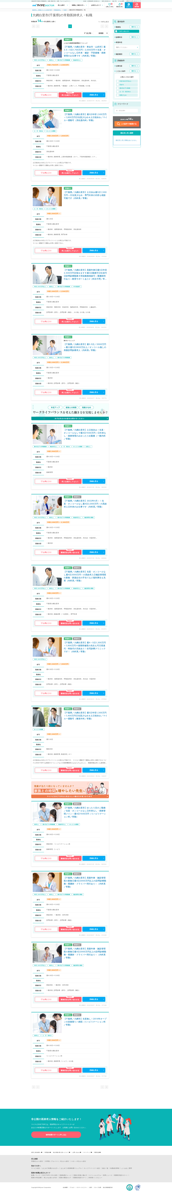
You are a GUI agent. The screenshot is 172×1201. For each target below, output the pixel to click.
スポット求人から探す (78, 1161)
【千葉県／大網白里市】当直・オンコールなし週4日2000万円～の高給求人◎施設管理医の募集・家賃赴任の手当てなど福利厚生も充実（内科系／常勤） (85, 576)
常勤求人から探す (37, 1161)
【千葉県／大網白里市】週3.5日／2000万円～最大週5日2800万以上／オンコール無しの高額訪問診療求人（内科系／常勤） (85, 347)
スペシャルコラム (95, 1175)
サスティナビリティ (82, 1187)
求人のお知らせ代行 (50, 1177)
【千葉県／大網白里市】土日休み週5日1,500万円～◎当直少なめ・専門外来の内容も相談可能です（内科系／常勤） (85, 195)
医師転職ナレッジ (66, 1175)
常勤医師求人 (57, 10)
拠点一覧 (114, 1)
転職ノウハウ (35, 1175)
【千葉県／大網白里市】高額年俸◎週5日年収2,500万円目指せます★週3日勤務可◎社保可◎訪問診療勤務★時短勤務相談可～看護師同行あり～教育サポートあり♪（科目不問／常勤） (85, 274)
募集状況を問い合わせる (70, 552)
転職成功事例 (114, 1168)
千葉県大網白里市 (123, 31)
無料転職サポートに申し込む (56, 1135)
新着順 (101, 33)
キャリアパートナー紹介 (92, 1168)
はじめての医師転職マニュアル (71, 1168)
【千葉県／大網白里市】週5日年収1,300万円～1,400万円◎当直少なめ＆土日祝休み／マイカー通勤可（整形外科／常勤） (85, 715)
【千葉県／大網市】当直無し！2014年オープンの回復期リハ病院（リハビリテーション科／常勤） (85, 1022)
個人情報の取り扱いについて (61, 1152)
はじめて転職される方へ (50, 1168)
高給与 (122, 84)
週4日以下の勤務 (125, 88)
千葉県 (65, 10)
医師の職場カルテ (65, 1177)
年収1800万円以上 (125, 81)
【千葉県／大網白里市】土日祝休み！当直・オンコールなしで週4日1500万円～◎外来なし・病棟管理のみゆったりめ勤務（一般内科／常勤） (85, 434)
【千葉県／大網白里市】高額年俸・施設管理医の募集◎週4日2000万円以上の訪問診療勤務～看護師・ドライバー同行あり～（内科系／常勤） (85, 882)
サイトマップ (87, 1152)
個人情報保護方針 (108, 1187)
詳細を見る (94, 95)
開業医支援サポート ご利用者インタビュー (87, 1177)
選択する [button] (133, 27)
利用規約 (47, 1152)
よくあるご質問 (126, 1168)
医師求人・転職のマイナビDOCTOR (42, 10)
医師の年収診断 (36, 1177)
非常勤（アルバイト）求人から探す (57, 1161)
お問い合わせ (76, 1152)
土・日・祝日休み (125, 91)
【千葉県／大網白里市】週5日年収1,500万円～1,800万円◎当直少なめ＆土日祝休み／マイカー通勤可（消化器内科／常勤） (85, 117)
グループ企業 (97, 1187)
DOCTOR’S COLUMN (50, 1175)
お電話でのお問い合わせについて (133, 1)
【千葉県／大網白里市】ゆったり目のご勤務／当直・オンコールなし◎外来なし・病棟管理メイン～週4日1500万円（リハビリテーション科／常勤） (85, 812)
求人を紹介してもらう (70, 95)
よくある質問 (121, 1)
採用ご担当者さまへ (106, 1)
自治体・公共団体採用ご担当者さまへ (91, 1)
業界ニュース (107, 1175)
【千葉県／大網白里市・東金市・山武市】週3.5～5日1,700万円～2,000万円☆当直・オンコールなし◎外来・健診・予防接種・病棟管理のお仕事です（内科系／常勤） (85, 51)
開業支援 (96, 1152)
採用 (90, 1187)
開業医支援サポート (121, 1175)
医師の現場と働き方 (80, 1175)
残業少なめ (123, 95)
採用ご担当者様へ (36, 1152)
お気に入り (47, 95)
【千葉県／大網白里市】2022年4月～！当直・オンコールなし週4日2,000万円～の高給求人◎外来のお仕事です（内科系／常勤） (85, 504)
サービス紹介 (35, 1168)
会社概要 (65, 1187)
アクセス (72, 1187)
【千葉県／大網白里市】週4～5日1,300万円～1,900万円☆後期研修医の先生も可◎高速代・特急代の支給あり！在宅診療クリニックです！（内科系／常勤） (85, 647)
